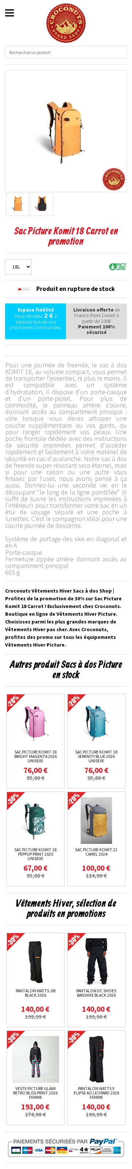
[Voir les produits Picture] (118, 266)
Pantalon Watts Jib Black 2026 (35, 993)
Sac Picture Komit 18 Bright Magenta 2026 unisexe (35, 756)
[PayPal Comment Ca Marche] (66, 1148)
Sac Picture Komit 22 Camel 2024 (96, 852)
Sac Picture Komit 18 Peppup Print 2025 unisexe (35, 854)
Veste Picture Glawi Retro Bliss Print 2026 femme (35, 1093)
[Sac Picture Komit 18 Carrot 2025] (66, 130)
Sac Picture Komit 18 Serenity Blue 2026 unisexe (96, 756)
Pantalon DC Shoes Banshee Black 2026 (96, 993)
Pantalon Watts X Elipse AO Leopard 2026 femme (96, 1093)
